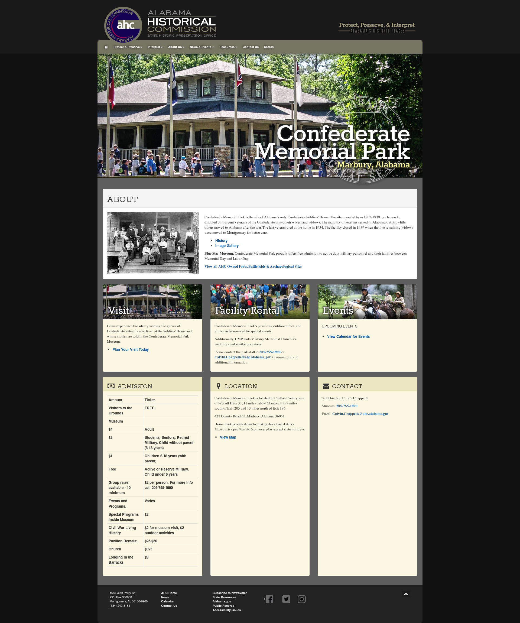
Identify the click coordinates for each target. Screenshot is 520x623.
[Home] (106, 47)
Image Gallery (227, 245)
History (221, 240)
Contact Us (251, 47)
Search (269, 47)
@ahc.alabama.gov (360, 413)
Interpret (154, 47)
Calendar (167, 601)
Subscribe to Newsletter (230, 593)
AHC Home (169, 593)
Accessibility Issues (227, 610)
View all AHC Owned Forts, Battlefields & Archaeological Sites (253, 266)
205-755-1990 (270, 352)
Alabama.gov (222, 601)
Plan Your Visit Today (130, 349)
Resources (227, 47)
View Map (228, 437)
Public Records (223, 605)
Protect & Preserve (126, 47)
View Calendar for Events (348, 336)
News (165, 597)
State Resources (224, 597)
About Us (175, 47)
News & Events (200, 47)
